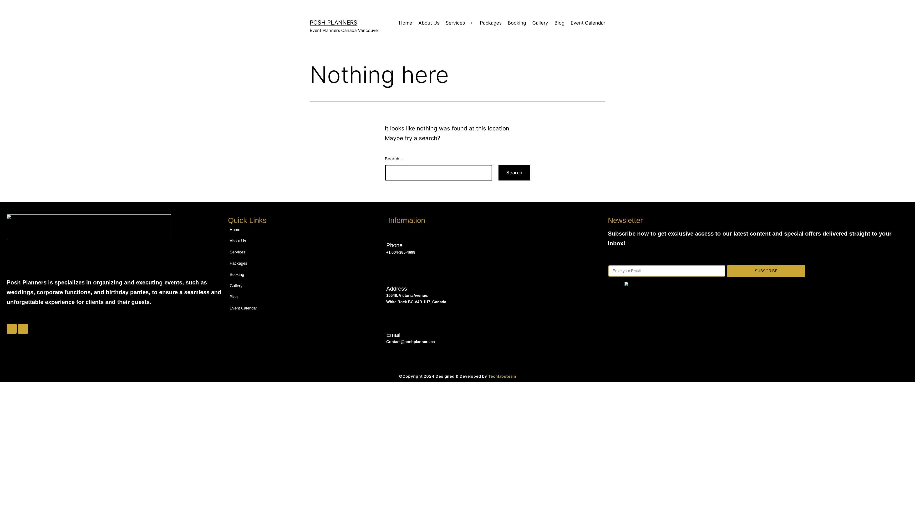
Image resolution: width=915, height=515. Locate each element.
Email (393, 335)
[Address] (391, 277)
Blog (559, 23)
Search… (394, 158)
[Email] (391, 324)
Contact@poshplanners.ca (410, 342)
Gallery (540, 23)
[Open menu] (471, 23)
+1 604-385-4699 (400, 252)
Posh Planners (333, 22)
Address (396, 288)
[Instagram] (23, 329)
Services (455, 23)
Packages (491, 23)
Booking (517, 23)
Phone (394, 245)
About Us (428, 23)
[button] (281, 252)
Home (405, 23)
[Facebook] (12, 329)
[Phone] (391, 234)
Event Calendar (588, 23)
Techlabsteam (502, 376)
